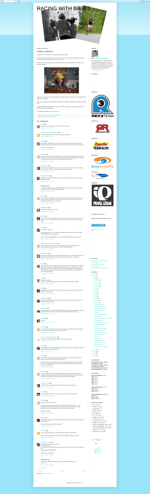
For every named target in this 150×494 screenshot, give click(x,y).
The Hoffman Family (46, 442)
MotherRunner (44, 253)
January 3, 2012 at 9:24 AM (47, 203)
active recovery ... (98, 316)
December (96, 280)
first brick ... (96, 336)
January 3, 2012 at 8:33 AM (47, 136)
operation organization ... (100, 324)
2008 (94, 356)
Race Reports (96, 266)
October (96, 284)
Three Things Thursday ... (100, 310)
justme (42, 196)
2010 (94, 351)
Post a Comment (43, 468)
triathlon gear (44, 463)
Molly (42, 288)
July (95, 290)
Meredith (43, 318)
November (96, 282)
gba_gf (42, 216)
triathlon (53, 116)
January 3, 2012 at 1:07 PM (47, 341)
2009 (94, 353)
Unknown (43, 154)
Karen (42, 263)
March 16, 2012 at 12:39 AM (47, 465)
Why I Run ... (96, 262)
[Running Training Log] (97, 230)
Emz (42, 278)
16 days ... (96, 326)
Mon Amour (43, 308)
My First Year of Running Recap (100, 268)
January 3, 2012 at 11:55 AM (47, 313)
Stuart (42, 355)
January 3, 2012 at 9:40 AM (47, 239)
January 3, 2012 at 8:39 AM (47, 149)
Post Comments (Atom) (48, 473)
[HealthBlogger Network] (97, 440)
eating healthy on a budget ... (101, 314)
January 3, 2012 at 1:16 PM (47, 351)
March (95, 298)
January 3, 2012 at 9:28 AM (47, 223)
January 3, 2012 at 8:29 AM (47, 128)
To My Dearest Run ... (99, 304)
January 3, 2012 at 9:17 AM (47, 181)
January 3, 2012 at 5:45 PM (47, 387)
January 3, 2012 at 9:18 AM (47, 191)
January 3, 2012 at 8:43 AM (47, 171)
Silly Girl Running (45, 176)
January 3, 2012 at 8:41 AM (47, 161)
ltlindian (43, 141)
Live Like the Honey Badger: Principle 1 (103, 318)
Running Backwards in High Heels (49, 132)
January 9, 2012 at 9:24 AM (47, 437)
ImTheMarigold (44, 298)
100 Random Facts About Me (99, 261)
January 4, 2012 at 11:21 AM (47, 426)
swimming (49, 116)
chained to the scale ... (99, 334)
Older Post (83, 471)
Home (61, 471)
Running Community (97, 450)
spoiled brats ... (97, 338)
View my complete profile (97, 70)
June (95, 292)
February (96, 300)
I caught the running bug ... (99, 264)
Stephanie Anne (45, 383)
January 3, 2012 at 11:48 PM (47, 395)
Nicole (42, 345)
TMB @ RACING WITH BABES (100, 58)
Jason (42, 227)
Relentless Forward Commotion (48, 243)
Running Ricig (44, 207)
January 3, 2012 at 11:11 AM (47, 303)
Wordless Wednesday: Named (101, 322)
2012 (94, 278)
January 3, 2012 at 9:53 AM (47, 259)
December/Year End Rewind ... (101, 346)
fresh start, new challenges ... (101, 332)
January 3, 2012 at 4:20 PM (47, 378)
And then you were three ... (100, 308)
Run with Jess (44, 165)
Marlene (43, 417)
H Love (42, 391)
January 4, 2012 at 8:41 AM (47, 413)
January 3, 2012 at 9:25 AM (47, 211)
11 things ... (96, 312)
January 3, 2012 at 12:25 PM (47, 322)
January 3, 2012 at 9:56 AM (47, 283)
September (97, 286)
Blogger (81, 482)
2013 (94, 276)
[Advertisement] (102, 244)
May (95, 294)
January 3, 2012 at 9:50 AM (47, 249)
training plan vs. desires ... (100, 342)
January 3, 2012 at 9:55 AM (47, 273)
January (96, 302)
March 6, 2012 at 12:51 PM (47, 455)
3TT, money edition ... (99, 320)
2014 (94, 274)
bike (42, 116)
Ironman (45, 116)
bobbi (42, 124)
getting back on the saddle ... (101, 306)
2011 (94, 349)
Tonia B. (97, 448)
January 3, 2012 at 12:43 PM (47, 332)
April (95, 296)
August (96, 288)
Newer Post (40, 471)
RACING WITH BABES (64, 8)
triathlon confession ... (99, 344)
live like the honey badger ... (100, 328)
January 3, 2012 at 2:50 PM (47, 367)
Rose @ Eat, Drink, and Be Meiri (48, 337)
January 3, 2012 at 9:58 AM (47, 293)
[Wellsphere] (98, 453)
